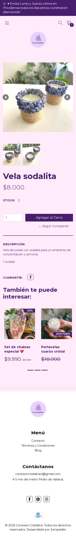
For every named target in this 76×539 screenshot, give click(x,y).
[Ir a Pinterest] (38, 499)
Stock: (9, 200)
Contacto (38, 441)
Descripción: (14, 244)
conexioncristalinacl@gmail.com (38, 474)
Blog (38, 450)
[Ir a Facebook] (29, 499)
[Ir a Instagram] (46, 499)
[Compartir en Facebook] (30, 277)
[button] (5, 97)
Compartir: (12, 277)
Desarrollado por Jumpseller (46, 529)
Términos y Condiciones (38, 445)
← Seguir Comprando (54, 226)
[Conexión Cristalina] (38, 40)
